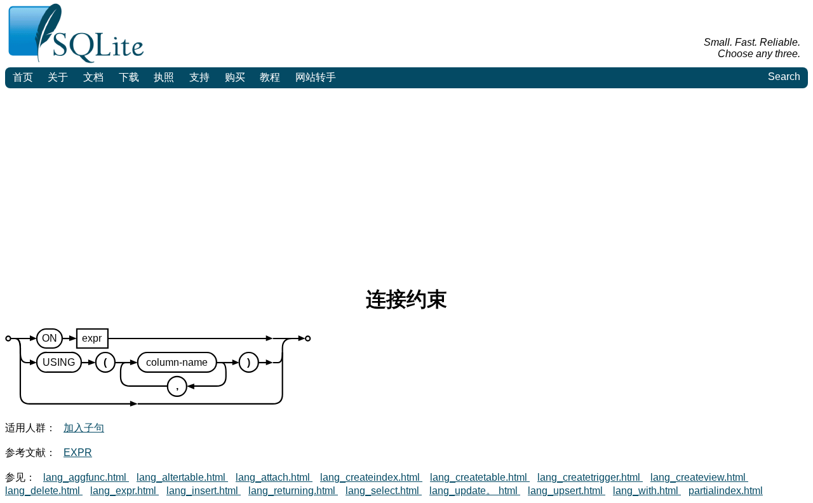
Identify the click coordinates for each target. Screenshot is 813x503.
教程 (270, 77)
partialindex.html (726, 490)
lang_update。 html (474, 490)
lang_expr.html (124, 490)
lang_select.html (384, 490)
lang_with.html (647, 490)
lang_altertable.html (182, 477)
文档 (93, 77)
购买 (235, 77)
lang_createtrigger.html (590, 477)
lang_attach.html (274, 477)
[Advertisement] (406, 183)
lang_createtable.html (480, 477)
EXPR (78, 452)
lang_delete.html (44, 490)
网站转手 (315, 77)
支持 (199, 77)
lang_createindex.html (371, 477)
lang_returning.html (293, 490)
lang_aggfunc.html (86, 477)
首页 (23, 77)
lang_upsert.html (566, 490)
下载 (129, 77)
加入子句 (84, 427)
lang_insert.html (203, 490)
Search (784, 76)
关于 (58, 77)
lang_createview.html (699, 477)
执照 (164, 77)
